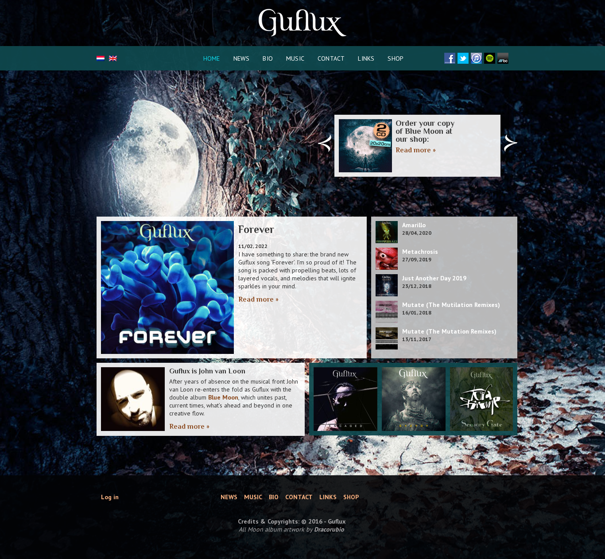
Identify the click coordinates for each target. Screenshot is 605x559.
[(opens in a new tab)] (345, 399)
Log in (110, 497)
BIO (268, 58)
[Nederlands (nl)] (101, 59)
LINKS (366, 58)
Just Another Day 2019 (434, 278)
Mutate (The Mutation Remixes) (449, 331)
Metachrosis (420, 252)
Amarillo (414, 225)
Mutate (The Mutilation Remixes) (451, 305)
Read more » (416, 150)
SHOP (395, 58)
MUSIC (295, 58)
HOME (211, 58)
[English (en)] (113, 59)
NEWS (241, 58)
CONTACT (331, 58)
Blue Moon (223, 397)
